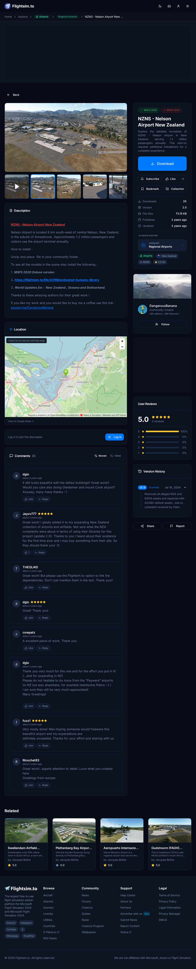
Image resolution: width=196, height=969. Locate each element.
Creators (87, 907)
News (85, 895)
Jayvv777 (29, 514)
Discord (11, 922)
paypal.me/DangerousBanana (32, 307)
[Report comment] (54, 499)
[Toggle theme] (160, 6)
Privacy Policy (167, 901)
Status (124, 932)
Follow (165, 324)
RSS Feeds (50, 938)
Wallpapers (89, 932)
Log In (118, 437)
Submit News (128, 919)
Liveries (48, 913)
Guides (86, 913)
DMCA (163, 919)
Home (8, 16)
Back (16, 94)
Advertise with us (134, 913)
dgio (26, 474)
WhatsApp (12, 935)
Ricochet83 (31, 760)
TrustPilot (29, 935)
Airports (43, 16)
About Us (126, 901)
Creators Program (93, 926)
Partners (125, 907)
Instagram (26, 922)
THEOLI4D (30, 567)
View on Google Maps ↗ (20, 421)
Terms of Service (169, 895)
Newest (102, 455)
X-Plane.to (49, 932)
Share (150, 526)
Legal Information (170, 907)
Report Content (130, 926)
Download (165, 164)
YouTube (11, 929)
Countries (49, 926)
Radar (85, 919)
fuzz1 (26, 721)
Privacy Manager (169, 913)
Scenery (48, 907)
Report (180, 526)
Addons (23, 16)
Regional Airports (67, 16)
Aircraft (48, 895)
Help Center (127, 895)
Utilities (47, 919)
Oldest (117, 455)
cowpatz (29, 632)
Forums (86, 901)
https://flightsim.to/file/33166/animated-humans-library (57, 280)
